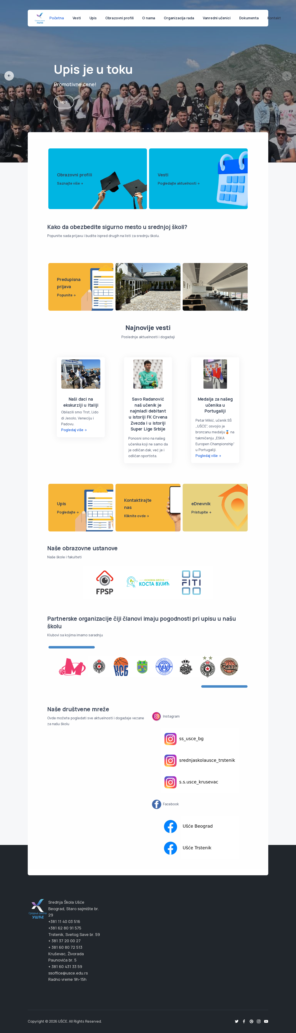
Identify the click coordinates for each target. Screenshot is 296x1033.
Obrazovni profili (119, 18)
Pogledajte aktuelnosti (177, 183)
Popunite (64, 295)
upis (64, 101)
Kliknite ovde (135, 515)
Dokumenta (249, 18)
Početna (56, 18)
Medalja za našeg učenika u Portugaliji (215, 405)
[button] (9, 76)
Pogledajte (66, 512)
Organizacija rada (179, 18)
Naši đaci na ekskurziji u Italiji (80, 402)
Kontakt (274, 18)
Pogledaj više (72, 429)
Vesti (77, 18)
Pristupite (199, 512)
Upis (93, 18)
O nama (148, 18)
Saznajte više (68, 183)
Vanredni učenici (217, 18)
